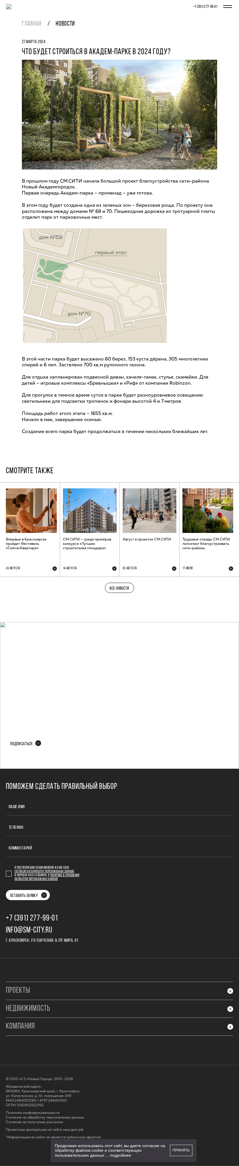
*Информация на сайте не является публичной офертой (53, 1137)
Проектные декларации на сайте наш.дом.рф (44, 1130)
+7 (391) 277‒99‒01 (205, 7)
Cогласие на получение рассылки (34, 1122)
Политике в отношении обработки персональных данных (47, 877)
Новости (65, 24)
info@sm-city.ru (29, 930)
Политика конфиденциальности (32, 1113)
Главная (32, 24)
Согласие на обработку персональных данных (44, 871)
